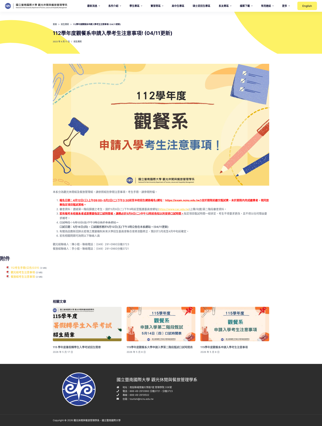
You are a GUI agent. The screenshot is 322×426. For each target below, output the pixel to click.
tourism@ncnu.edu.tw (141, 398)
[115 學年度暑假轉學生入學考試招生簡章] (87, 324)
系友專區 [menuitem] (224, 5)
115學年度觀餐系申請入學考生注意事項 (224, 347)
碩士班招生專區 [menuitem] (201, 5)
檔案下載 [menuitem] (245, 5)
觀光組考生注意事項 (23, 272)
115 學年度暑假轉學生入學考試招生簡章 (77, 347)
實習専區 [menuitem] (156, 5)
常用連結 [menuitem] (266, 5)
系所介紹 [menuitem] (113, 5)
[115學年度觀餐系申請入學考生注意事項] (234, 324)
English (307, 6)
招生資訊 (78, 41)
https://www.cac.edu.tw (174, 209)
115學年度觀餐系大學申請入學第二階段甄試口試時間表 (160, 347)
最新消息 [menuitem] (92, 5)
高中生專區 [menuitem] (178, 5)
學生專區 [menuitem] (134, 5)
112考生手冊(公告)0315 (25, 267)
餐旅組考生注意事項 (23, 276)
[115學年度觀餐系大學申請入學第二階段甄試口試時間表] (161, 324)
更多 (284, 5)
